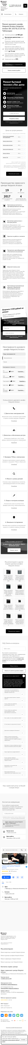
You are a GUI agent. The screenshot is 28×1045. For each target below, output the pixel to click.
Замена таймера (6, 153)
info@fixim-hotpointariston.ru (9, 984)
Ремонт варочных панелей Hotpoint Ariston (13, 952)
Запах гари (5, 385)
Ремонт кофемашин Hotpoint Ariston (11, 959)
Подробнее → (21, 371)
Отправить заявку (14, 118)
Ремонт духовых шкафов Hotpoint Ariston (12, 955)
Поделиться (2, 1015)
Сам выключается (6, 376)
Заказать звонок (14, 550)
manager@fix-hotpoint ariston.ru (10, 988)
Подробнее (14, 421)
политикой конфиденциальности (16, 336)
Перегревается (6, 381)
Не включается (5, 371)
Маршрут (7, 877)
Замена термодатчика (7, 141)
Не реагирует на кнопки (5, 390)
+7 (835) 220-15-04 (15, 5)
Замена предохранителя (8, 149)
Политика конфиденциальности (14, 1027)
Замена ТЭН (5, 157)
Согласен (23, 1039)
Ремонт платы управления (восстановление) (8, 137)
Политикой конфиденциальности (18, 818)
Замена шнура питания (8, 145)
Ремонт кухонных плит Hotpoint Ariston (12, 962)
